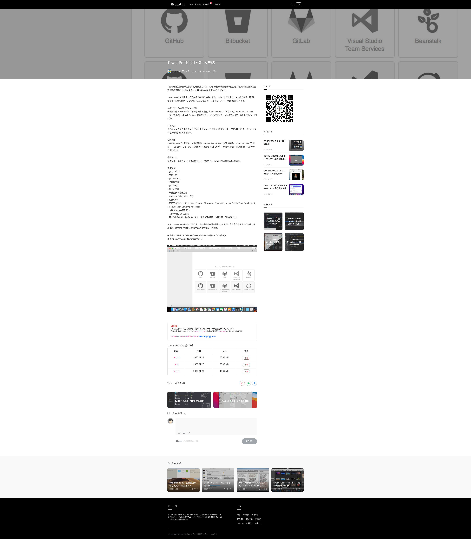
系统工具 (255, 515)
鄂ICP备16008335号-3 (209, 534)
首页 (191, 4)
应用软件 (246, 515)
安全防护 (249, 523)
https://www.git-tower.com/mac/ (187, 239)
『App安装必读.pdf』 (218, 329)
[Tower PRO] (170, 71)
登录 (298, 4)
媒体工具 (249, 519)
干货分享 (216, 4)
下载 (246, 358)
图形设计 (240, 519)
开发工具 (185, 71)
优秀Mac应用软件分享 (177, 4)
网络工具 (258, 523)
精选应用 (198, 4)
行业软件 (258, 519)
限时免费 (207, 4)
